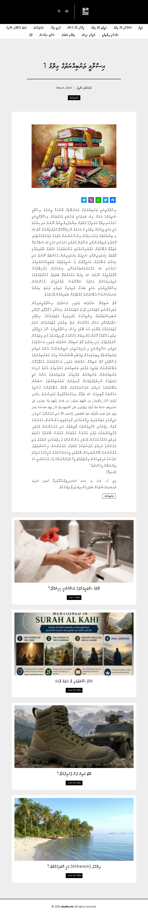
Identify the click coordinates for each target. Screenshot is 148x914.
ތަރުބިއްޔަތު (39, 27)
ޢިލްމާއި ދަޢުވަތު (68, 34)
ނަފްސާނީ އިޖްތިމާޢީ (110, 34)
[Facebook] (112, 200)
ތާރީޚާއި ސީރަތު (88, 34)
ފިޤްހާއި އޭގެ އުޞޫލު (76, 27)
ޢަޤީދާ (140, 27)
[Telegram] (84, 200)
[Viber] (91, 200)
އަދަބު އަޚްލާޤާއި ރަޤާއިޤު (16, 27)
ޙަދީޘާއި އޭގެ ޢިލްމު (99, 27)
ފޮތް (31, 34)
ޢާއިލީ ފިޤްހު (56, 27)
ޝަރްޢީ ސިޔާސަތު (47, 34)
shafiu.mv (67, 906)
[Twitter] (105, 200)
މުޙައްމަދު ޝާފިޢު (84, 88)
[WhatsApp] (98, 200)
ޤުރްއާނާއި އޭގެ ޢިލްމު (123, 27)
